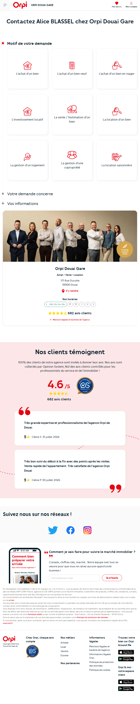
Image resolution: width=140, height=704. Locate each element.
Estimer (65, 655)
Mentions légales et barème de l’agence (99, 648)
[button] (55, 304)
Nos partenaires (70, 663)
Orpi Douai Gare (42, 5)
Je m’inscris (112, 577)
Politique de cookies (99, 670)
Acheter (65, 642)
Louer (63, 647)
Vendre (64, 651)
